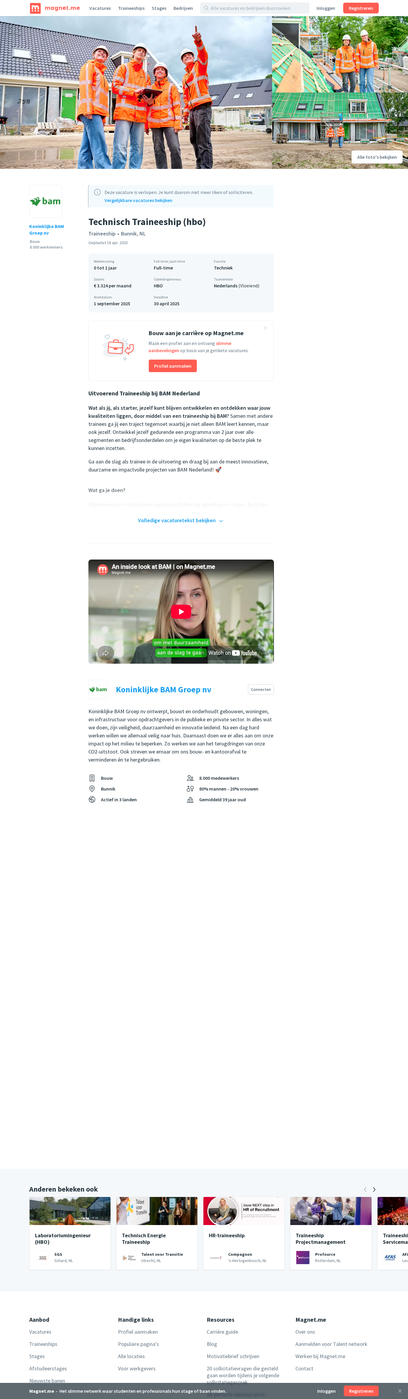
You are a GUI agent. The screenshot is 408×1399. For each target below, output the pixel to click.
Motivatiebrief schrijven (233, 1356)
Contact (304, 1368)
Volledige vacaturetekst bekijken (177, 520)
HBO (158, 286)
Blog (212, 1344)
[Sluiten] (400, 1391)
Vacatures (100, 8)
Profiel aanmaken (172, 366)
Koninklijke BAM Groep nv (46, 229)
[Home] (55, 8)
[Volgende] (374, 1189)
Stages (159, 8)
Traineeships (131, 8)
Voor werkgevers (137, 1368)
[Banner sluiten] (265, 329)
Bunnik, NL (133, 233)
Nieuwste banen (47, 1380)
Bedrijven (183, 8)
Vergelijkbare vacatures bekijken (138, 200)
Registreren (361, 8)
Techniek (223, 268)
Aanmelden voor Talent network (331, 1344)
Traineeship (102, 233)
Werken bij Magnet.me (320, 1356)
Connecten (261, 689)
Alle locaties (131, 1356)
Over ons (305, 1331)
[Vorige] (365, 1189)
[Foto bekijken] (136, 92)
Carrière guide (222, 1331)
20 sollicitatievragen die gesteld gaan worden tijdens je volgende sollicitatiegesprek (243, 1375)
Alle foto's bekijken (377, 157)
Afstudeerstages (48, 1368)
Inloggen (326, 8)
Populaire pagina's (138, 1344)
